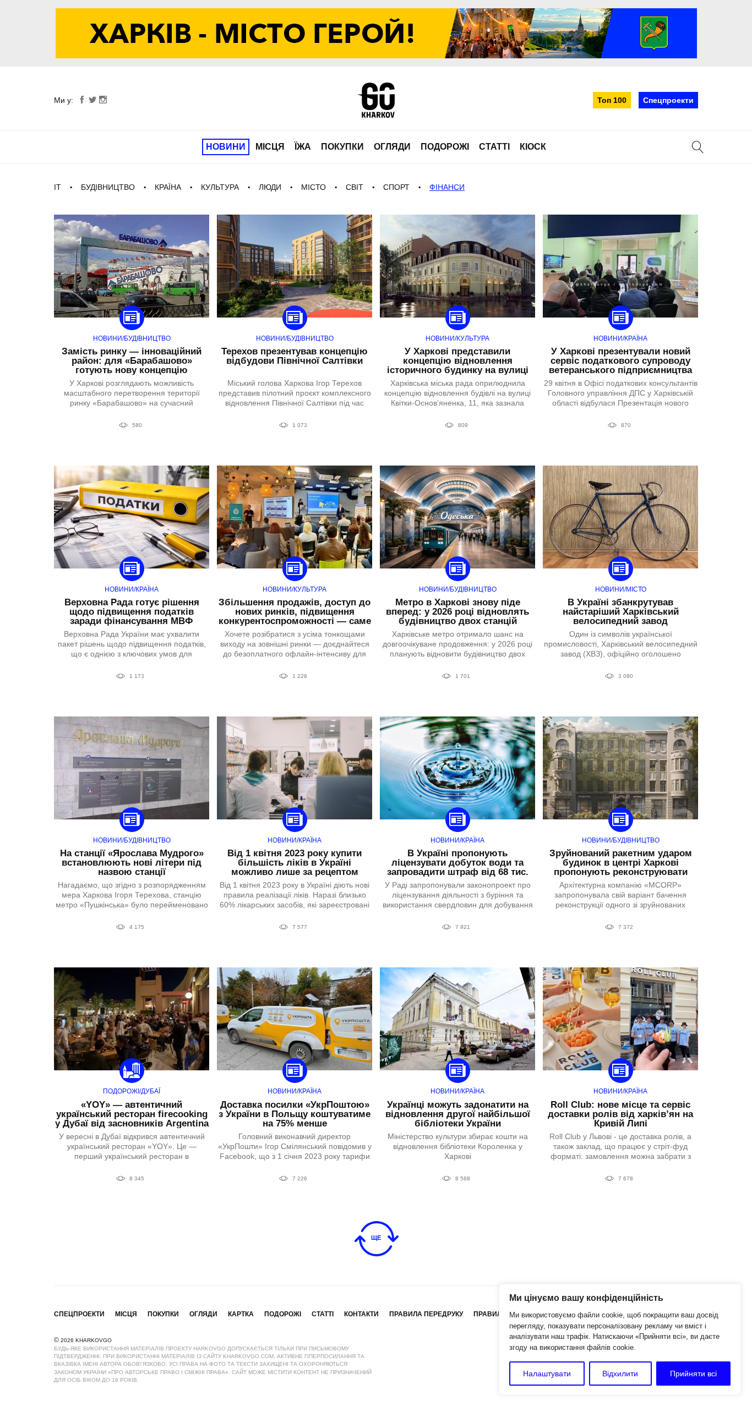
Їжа (303, 146)
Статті (494, 146)
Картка (241, 1314)
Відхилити (620, 1373)
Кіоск (533, 146)
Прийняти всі (693, 1373)
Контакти (361, 1314)
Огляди (392, 146)
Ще (376, 1237)
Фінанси (447, 187)
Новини (226, 146)
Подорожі (445, 146)
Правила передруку (426, 1314)
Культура (220, 187)
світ (354, 187)
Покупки (342, 146)
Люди (270, 187)
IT (57, 187)
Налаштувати (547, 1373)
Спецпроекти (668, 100)
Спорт (396, 187)
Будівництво (108, 187)
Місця (270, 146)
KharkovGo (376, 100)
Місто (313, 187)
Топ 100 (611, 100)
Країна (168, 187)
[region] (620, 1339)
